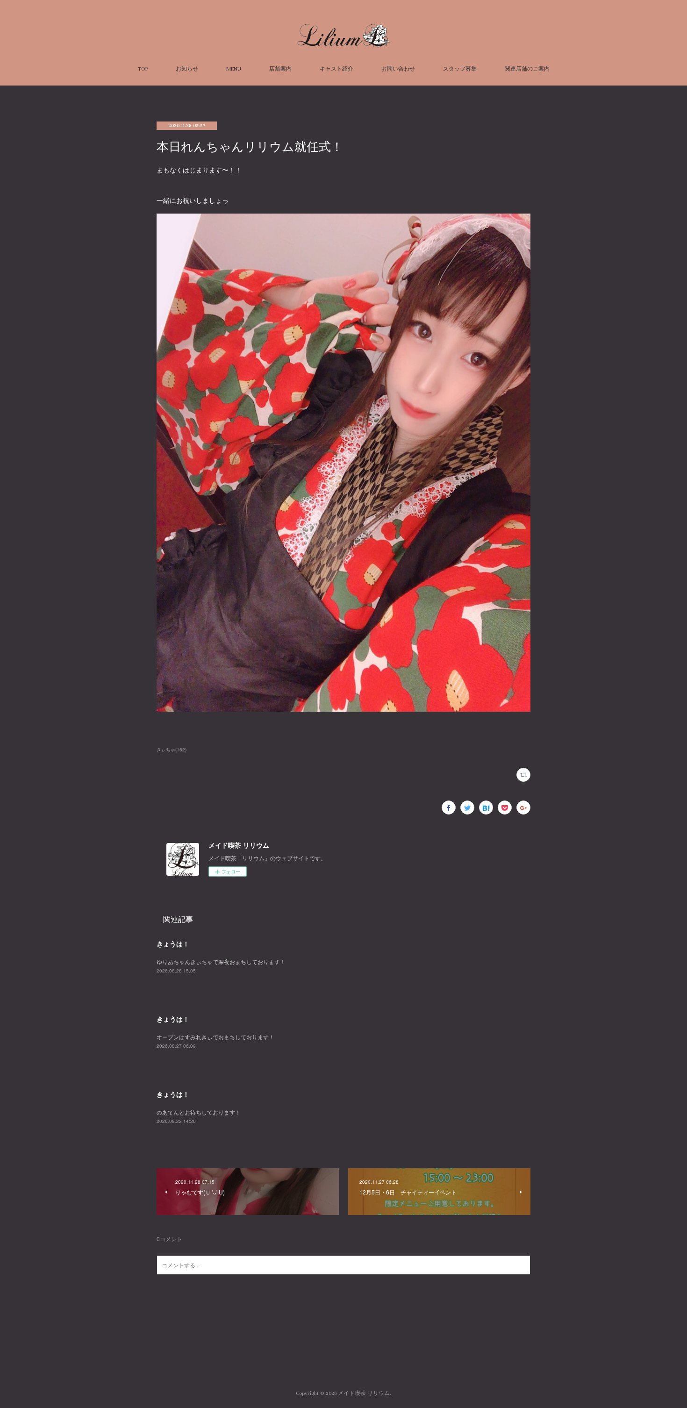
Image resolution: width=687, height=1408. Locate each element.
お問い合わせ (398, 69)
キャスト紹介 (336, 69)
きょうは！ (173, 943)
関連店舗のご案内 (527, 69)
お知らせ (187, 69)
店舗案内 (280, 69)
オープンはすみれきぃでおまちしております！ (215, 1037)
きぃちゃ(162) (171, 749)
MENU (233, 69)
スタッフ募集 (460, 69)
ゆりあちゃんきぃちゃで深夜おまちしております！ (221, 961)
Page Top (343, 1356)
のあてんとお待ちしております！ (199, 1112)
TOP (143, 69)
